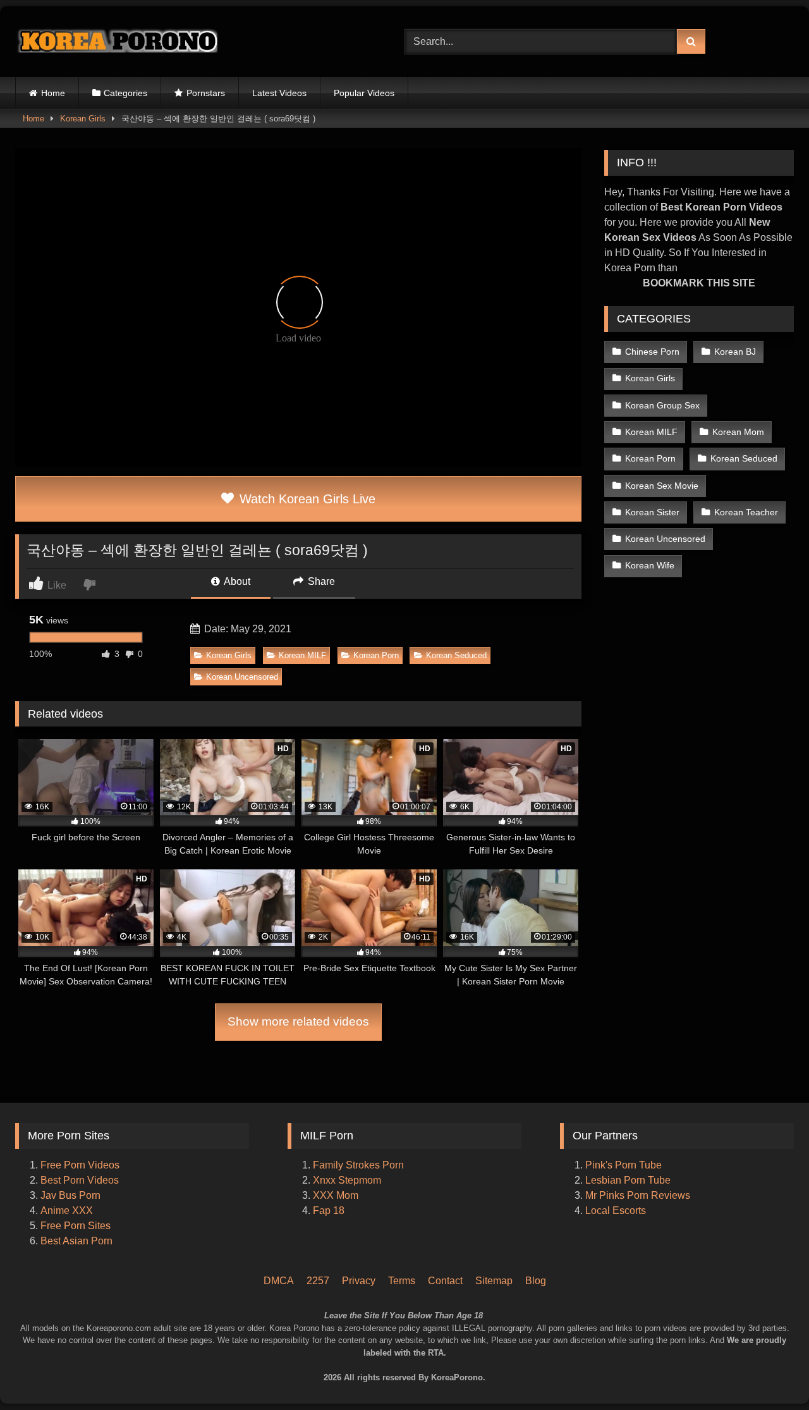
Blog (535, 1280)
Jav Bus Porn (70, 1195)
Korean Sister (652, 512)
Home (53, 93)
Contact (445, 1280)
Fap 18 (328, 1210)
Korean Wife (649, 565)
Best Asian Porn (76, 1240)
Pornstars (205, 93)
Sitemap (494, 1280)
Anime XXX (66, 1210)
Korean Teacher (746, 512)
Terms (401, 1280)
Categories (125, 93)
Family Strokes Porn (358, 1165)
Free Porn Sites (75, 1225)
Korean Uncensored (242, 677)
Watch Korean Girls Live (305, 499)
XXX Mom (337, 1195)
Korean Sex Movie (661, 486)
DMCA (279, 1280)
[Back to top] (782, 1347)
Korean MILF (302, 655)
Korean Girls (83, 118)
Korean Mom (738, 432)
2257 (318, 1280)
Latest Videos (279, 93)
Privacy (358, 1280)
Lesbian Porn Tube (628, 1180)
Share (320, 581)
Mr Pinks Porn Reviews (639, 1195)
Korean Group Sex (662, 405)
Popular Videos (364, 93)
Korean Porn (376, 655)
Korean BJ (735, 351)
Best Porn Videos (79, 1180)
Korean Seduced (456, 655)
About (236, 581)
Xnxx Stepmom (347, 1180)
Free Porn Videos (79, 1165)
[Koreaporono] (116, 42)
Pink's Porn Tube (623, 1165)
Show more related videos (298, 1021)
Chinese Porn (652, 351)
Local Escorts (615, 1210)
